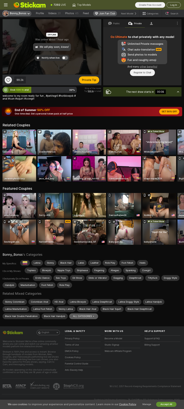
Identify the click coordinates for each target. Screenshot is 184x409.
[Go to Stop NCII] (74, 386)
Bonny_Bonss (13, 254)
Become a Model (113, 338)
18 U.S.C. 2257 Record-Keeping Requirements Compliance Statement (145, 386)
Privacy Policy (72, 338)
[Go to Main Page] (29, 5)
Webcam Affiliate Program (118, 351)
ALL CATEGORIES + (83, 316)
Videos (54, 13)
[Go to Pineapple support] (57, 386)
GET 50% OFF (169, 111)
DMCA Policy (72, 351)
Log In (173, 5)
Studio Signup (112, 345)
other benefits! (148, 66)
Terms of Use (72, 345)
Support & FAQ (152, 338)
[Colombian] (25, 263)
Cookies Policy (73, 357)
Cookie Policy (127, 404)
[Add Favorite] (8, 80)
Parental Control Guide (76, 363)
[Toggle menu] (6, 5)
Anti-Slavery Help (74, 370)
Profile (40, 13)
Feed (86, 13)
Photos (72, 13)
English (45, 332)
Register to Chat (142, 72)
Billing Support (152, 345)
